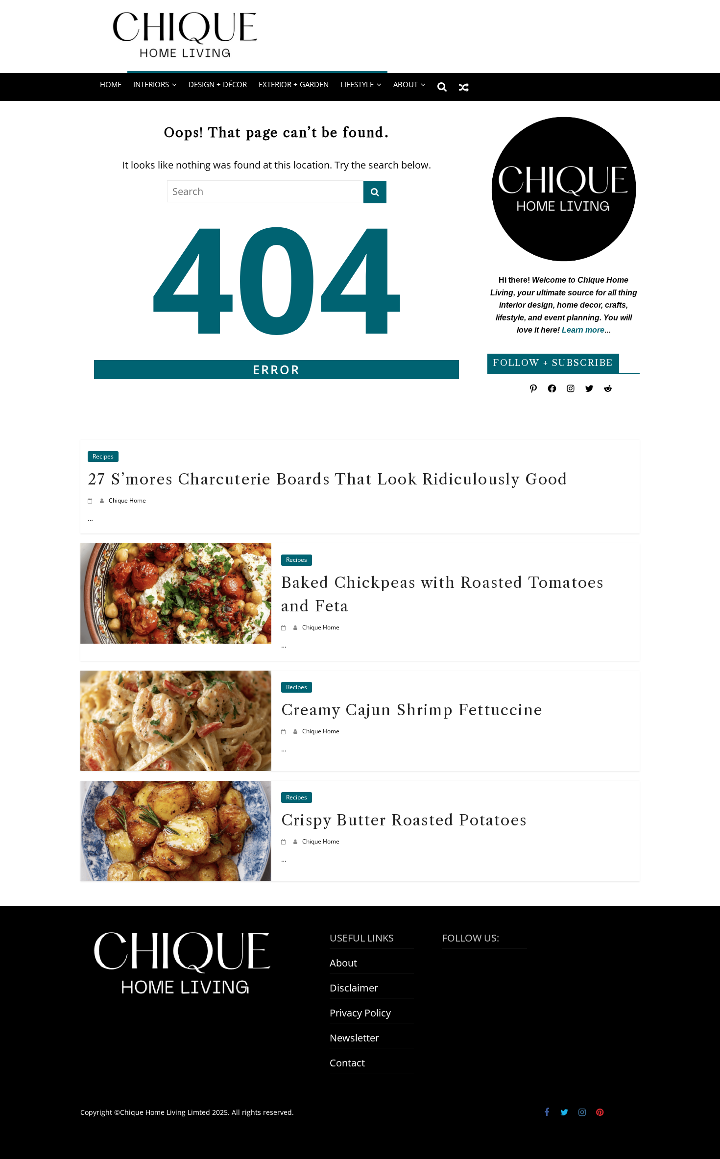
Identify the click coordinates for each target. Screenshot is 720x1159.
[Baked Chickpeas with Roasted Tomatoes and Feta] (175, 550)
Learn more (583, 330)
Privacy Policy (360, 1012)
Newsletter (354, 1037)
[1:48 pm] (284, 841)
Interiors (151, 84)
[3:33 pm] (91, 500)
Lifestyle (357, 84)
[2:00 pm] (284, 731)
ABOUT (405, 84)
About (343, 962)
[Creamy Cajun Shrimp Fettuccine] (175, 678)
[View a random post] (464, 86)
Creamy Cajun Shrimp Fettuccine (412, 710)
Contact (347, 1062)
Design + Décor (218, 84)
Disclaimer (354, 987)
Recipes (103, 456)
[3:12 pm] (284, 627)
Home (110, 84)
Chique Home (127, 500)
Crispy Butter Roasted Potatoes (404, 820)
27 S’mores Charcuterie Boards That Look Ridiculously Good (328, 479)
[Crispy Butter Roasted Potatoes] (175, 788)
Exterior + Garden (294, 84)
